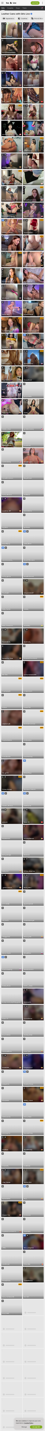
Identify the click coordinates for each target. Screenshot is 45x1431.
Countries (24, 18)
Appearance (10, 18)
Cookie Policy (28, 1423)
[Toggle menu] (2, 3)
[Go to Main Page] (13, 3)
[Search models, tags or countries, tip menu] (42, 8)
